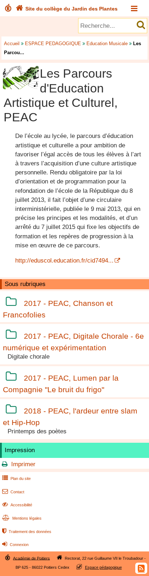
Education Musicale (107, 43)
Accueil (12, 43)
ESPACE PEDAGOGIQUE (53, 43)
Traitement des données (26, 531)
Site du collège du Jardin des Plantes (66, 9)
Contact (13, 492)
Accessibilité (17, 505)
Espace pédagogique (103, 567)
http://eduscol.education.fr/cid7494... (64, 260)
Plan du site (16, 478)
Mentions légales (22, 518)
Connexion (15, 544)
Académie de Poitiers (31, 558)
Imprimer (23, 464)
